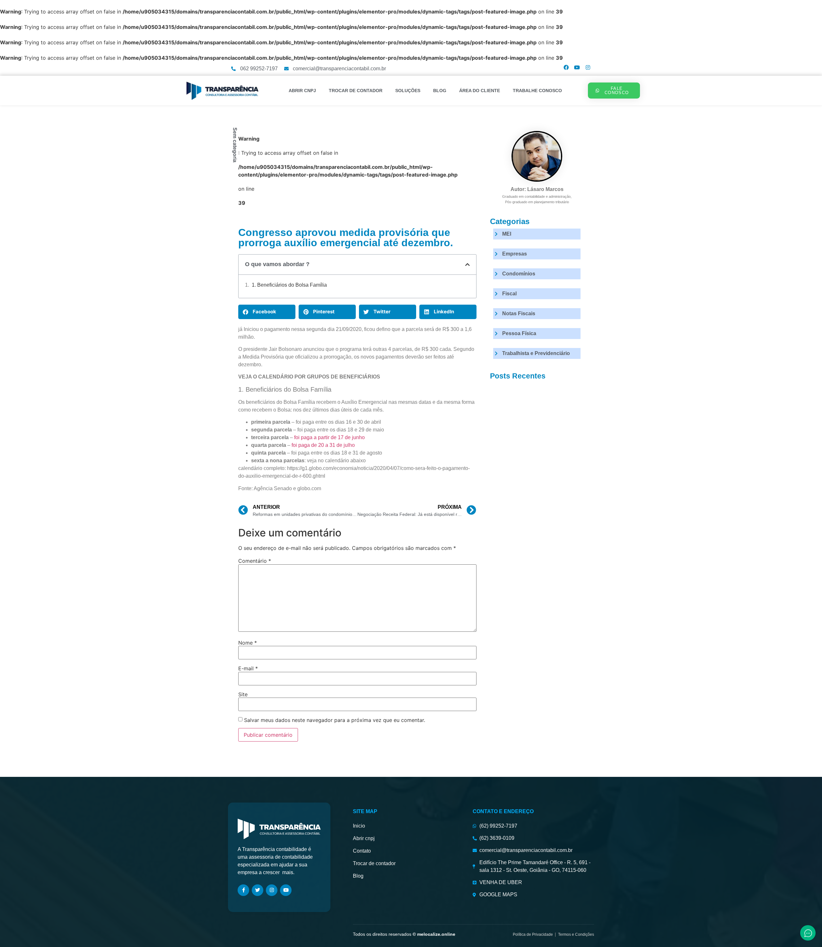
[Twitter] (257, 890)
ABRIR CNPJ (302, 90)
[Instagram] (587, 67)
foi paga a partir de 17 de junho (329, 437)
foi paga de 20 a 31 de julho (323, 445)
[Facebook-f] (243, 890)
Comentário (254, 560)
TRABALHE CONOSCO (537, 90)
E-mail (248, 668)
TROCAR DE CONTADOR (355, 90)
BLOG (439, 90)
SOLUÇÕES (407, 90)
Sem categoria (235, 144)
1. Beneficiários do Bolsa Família (289, 285)
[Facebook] (566, 67)
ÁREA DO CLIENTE (479, 90)
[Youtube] (577, 67)
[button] (467, 264)
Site (243, 694)
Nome (247, 642)
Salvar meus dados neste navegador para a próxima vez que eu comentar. (334, 720)
